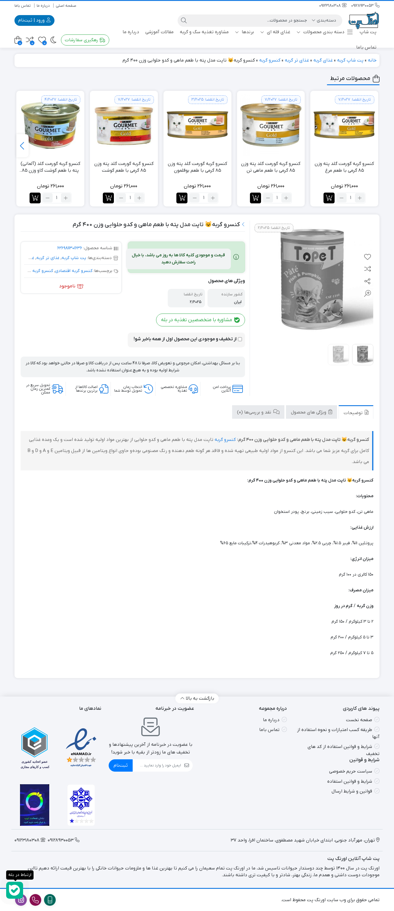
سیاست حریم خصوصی (350, 771)
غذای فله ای (278, 32)
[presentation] (22, 145)
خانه (372, 60)
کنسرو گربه (269, 60)
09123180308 (330, 6)
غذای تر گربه (297, 60)
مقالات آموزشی (159, 32)
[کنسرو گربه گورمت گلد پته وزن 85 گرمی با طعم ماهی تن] (271, 125)
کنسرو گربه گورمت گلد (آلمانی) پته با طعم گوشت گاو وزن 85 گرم (50, 167)
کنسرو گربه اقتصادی (73, 271)
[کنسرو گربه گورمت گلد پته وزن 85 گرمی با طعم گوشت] (124, 125)
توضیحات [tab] (354, 413)
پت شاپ (368, 32)
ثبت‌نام (121, 765)
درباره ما (43, 5)
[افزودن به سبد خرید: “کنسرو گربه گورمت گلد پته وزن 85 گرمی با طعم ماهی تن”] (255, 198)
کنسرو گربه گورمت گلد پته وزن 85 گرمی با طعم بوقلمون (197, 167)
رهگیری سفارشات (82, 40)
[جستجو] (184, 20)
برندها (247, 32)
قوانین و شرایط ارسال (352, 791)
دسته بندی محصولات (323, 32)
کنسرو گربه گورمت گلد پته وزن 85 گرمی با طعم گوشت (124, 167)
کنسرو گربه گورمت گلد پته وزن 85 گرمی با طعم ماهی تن (270, 167)
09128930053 (363, 6)
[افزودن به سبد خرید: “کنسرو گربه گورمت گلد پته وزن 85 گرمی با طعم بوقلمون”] (181, 198)
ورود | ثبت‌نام (32, 20)
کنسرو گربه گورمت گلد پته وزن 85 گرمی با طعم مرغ (344, 167)
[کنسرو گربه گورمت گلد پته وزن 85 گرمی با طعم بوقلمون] (197, 125)
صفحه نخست (359, 720)
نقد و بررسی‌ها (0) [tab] (254, 412)
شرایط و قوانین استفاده (349, 781)
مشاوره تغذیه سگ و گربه (204, 32)
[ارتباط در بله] (14, 890)
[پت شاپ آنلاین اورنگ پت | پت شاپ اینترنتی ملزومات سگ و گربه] (364, 20)
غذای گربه (323, 60)
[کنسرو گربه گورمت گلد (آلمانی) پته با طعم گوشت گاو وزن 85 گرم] (50, 125)
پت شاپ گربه (350, 60)
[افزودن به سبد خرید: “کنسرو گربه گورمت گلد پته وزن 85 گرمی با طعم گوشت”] (108, 198)
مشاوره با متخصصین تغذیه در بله (197, 320)
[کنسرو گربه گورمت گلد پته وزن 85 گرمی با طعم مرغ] (344, 125)
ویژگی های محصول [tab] (309, 412)
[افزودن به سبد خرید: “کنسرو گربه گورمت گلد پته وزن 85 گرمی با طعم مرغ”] (329, 198)
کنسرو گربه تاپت (37, 271)
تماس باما (22, 5)
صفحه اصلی (66, 5)
